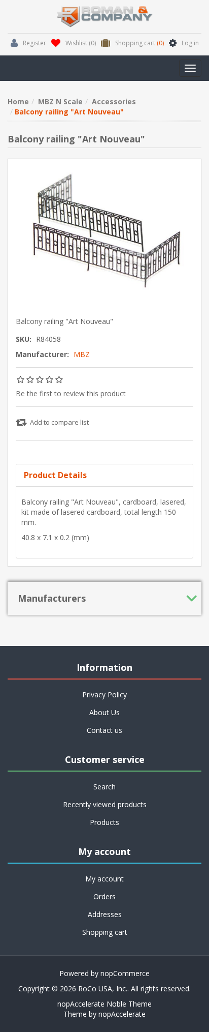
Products (104, 822)
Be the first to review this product (71, 393)
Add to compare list (59, 422)
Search (104, 786)
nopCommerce (125, 973)
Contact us (104, 730)
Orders (104, 896)
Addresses (105, 914)
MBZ (82, 354)
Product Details (55, 475)
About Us (104, 712)
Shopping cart (104, 932)
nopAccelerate (122, 1014)
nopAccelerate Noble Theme (104, 1004)
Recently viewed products (105, 804)
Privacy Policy (104, 694)
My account (104, 878)
